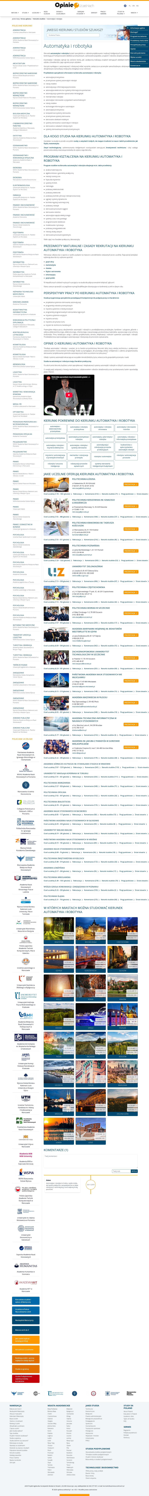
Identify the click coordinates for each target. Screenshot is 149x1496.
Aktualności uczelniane (17, 1426)
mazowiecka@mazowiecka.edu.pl (84, 706)
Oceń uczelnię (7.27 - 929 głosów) (57, 786)
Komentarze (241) (92, 767)
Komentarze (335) (91, 777)
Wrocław (69, 1472)
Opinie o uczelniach (60, 13)
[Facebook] (125, 6)
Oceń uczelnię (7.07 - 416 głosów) (57, 623)
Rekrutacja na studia (16, 1443)
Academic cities (129, 1416)
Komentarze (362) (91, 646)
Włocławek (51, 1472)
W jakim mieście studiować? (19, 1436)
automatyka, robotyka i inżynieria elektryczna (55, 446)
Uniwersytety (90, 1438)
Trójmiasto (51, 1467)
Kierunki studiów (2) (109, 890)
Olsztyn (50, 1445)
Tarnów (50, 1465)
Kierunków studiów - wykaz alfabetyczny (23, 1300)
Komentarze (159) (91, 890)
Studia (24, 13)
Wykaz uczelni (135, 57)
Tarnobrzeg (70, 1462)
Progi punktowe (127, 494)
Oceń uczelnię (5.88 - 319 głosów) (57, 862)
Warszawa (70, 1470)
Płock (49, 1450)
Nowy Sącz (70, 1441)
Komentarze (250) (91, 623)
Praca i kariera (103, 13)
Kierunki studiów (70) (110, 881)
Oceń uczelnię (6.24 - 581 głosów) (57, 668)
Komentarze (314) (92, 494)
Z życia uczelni (14, 1428)
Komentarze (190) (91, 833)
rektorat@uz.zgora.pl (80, 575)
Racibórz (69, 1453)
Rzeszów (69, 1455)
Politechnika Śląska (54, 896)
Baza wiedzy (90, 1476)
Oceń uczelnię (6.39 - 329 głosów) (57, 824)
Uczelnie (35, 13)
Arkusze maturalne (16, 1414)
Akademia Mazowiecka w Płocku (89, 697)
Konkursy (127, 1438)
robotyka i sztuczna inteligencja (55, 465)
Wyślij (134, 1171)
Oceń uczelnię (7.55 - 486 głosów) (57, 517)
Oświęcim (51, 1448)
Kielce (68, 1428)
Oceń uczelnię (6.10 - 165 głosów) (57, 843)
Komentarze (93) (90, 824)
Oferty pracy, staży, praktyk (94, 1471)
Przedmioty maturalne (139, 40)
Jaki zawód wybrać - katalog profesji (23, 1339)
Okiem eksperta (91, 1478)
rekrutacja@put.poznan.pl (82, 555)
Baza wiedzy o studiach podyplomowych (99, 1459)
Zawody (94, 13)
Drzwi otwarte (140, 735)
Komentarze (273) (91, 899)
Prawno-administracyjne (93, 1416)
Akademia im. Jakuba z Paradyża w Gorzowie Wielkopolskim (96, 742)
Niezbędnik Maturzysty (24, 1320)
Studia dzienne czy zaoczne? (19, 1441)
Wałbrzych (70, 1467)
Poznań (69, 1450)
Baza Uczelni (14, 1419)
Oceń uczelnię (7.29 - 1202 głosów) (57, 560)
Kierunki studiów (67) (109, 581)
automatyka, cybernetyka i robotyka (103, 438)
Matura (14, 13)
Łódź (49, 1441)
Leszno (69, 1436)
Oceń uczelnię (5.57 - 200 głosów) (57, 871)
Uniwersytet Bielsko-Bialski (58, 830)
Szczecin (69, 1460)
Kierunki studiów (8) (108, 824)
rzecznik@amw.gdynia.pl (81, 641)
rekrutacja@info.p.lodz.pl (81, 488)
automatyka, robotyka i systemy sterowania (79, 446)
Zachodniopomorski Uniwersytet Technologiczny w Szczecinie (90, 653)
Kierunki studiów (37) (109, 517)
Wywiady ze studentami (17, 1445)
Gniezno (69, 1421)
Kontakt (126, 1435)
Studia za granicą (22, 1369)
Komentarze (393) (92, 560)
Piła (68, 1448)
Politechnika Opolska (55, 792)
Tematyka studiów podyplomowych (97, 1454)
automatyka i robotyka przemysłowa (79, 428)
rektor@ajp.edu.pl (79, 753)
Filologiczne (89, 1431)
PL (130, 6)
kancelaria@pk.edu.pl (80, 535)
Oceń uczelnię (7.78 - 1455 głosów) (57, 494)
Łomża (69, 1438)
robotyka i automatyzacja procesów (126, 456)
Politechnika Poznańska (85, 545)
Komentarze (135, 65)
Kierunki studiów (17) (109, 623)
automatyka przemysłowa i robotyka (79, 438)
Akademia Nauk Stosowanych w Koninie (64, 849)
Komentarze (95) (90, 871)
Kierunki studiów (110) (110, 767)
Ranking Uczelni (15, 1423)
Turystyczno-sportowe (93, 1428)
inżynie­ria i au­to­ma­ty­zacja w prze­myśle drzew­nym (55, 456)
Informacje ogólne (137, 28)
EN (133, 6)
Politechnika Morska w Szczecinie (91, 608)
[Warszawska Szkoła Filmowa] (74, 1393)
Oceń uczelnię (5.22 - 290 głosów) (57, 758)
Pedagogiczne (90, 1421)
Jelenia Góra (51, 1426)
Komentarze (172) (91, 862)
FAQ (125, 1421)
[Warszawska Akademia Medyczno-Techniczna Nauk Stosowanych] (93, 1393)
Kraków (50, 1433)
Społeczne (89, 1423)
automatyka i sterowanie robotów (126, 428)
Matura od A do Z (22, 1330)
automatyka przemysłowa (55, 438)
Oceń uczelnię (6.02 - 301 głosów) (57, 712)
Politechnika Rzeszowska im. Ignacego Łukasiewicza (93, 501)
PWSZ (87, 1441)
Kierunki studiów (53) (110, 560)
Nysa (68, 1443)
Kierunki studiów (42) (109, 602)
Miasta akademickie (138, 61)
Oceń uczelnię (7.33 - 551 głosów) (57, 540)
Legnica (50, 1436)
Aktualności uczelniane (24, 1349)
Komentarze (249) (91, 602)
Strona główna (26, 19)
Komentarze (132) (91, 796)
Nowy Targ (51, 1443)
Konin (49, 1431)
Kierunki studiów (80, 13)
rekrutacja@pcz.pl (79, 596)
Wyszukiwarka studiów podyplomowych (98, 1452)
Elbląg (68, 1416)
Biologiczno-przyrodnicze (94, 1419)
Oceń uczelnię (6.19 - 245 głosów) (57, 833)
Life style (12, 1462)
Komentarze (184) (91, 517)
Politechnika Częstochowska (88, 587)
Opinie (133, 49)
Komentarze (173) (91, 805)
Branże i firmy (90, 1473)
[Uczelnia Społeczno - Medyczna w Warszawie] (36, 1393)
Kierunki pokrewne (137, 53)
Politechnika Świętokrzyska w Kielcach (64, 858)
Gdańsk (50, 1419)
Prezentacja (130, 484)
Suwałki (50, 1460)
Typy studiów (14, 1433)
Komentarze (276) (92, 881)
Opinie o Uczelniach (16, 1421)
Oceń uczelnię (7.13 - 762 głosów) (57, 602)
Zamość (50, 1475)
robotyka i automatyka (102, 456)
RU (137, 6)
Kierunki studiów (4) (109, 735)
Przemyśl (50, 1453)
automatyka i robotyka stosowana (102, 428)
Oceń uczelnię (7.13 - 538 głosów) (57, 581)
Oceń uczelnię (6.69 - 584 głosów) (57, 646)
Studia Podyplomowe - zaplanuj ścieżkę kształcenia (24, 1378)
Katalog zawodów (15, 1455)
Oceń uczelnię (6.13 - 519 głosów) (57, 691)
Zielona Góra (71, 1475)
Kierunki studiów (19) (109, 712)
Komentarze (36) (89, 852)
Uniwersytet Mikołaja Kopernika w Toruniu (66, 773)
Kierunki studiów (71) (110, 494)
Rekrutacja (77, 494)
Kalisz (68, 1426)
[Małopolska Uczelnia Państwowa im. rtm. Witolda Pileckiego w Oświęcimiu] (112, 1393)
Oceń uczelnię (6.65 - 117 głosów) (57, 814)
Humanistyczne (91, 1426)
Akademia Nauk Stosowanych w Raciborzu (65, 811)
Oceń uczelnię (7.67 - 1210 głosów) (57, 767)
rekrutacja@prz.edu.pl (80, 512)
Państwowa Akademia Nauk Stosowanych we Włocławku (97, 676)
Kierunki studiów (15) (109, 646)
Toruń (68, 1465)
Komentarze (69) (90, 843)
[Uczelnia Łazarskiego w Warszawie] (131, 1393)
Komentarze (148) (91, 691)
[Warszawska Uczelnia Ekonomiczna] (18, 1393)
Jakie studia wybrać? (16, 1431)
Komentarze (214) (91, 540)
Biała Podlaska (52, 1409)
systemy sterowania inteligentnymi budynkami (103, 465)
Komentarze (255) (91, 668)
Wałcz (49, 1470)
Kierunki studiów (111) (109, 777)
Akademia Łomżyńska (54, 868)
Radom (50, 1455)
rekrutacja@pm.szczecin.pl (82, 617)
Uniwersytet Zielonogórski (87, 566)
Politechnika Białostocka (57, 801)
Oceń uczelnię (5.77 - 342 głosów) (57, 735)
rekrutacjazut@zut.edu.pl (81, 664)
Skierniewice (70, 1458)
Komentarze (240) (91, 712)
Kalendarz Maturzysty (17, 1416)
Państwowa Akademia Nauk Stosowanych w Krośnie (70, 839)
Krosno (69, 1433)
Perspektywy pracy (138, 45)
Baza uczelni (47, 13)
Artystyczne (89, 1433)
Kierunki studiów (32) (109, 805)
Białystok (69, 1409)
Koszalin (69, 1431)
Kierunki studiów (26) (109, 796)
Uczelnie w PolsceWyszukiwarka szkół (23, 1310)
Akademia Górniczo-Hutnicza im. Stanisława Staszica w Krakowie (77, 764)
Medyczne (89, 1414)
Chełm (50, 1414)
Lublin (49, 1438)
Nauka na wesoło (15, 1460)
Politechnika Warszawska (57, 783)
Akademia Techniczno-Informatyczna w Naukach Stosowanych (94, 719)
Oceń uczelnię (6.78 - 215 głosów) (57, 805)
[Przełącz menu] (128, 27)
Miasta (133, 13)
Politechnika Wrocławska (57, 877)
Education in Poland (130, 1414)
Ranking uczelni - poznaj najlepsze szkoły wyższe (24, 1359)
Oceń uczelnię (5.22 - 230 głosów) (57, 890)
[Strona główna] (74, 5)
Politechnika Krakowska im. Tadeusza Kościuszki (93, 524)
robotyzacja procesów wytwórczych (79, 465)
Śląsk (49, 1462)
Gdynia (69, 1419)
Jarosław (69, 1423)
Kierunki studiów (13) (108, 814)
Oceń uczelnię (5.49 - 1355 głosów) (57, 881)
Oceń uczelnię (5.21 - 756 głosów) (57, 899)
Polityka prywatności (130, 1433)
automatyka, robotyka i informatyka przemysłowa (126, 438)
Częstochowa (52, 1416)
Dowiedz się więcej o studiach (19, 1448)
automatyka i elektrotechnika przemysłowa (55, 428)
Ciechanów (70, 1414)
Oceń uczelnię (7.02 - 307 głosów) (57, 796)
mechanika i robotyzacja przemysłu (79, 456)
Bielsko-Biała (52, 1411)
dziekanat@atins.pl (79, 730)
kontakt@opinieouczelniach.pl (113, 1486)
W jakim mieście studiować (94, 1457)
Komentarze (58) (90, 814)
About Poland (128, 1411)
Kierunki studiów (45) (109, 540)
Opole (69, 1445)
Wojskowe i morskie (92, 1436)
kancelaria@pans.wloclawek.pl (83, 686)
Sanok (50, 1458)
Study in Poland (120, 13)
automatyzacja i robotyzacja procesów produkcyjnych (102, 447)
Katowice (51, 1428)
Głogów (50, 1421)
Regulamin (127, 1430)
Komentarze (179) (91, 758)
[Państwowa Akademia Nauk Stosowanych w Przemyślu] (55, 1393)
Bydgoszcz (70, 1411)
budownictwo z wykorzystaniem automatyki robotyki (126, 447)
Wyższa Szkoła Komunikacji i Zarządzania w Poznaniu (71, 886)
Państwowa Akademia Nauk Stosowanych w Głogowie (71, 820)
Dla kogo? (134, 32)
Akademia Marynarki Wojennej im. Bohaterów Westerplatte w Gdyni (97, 630)
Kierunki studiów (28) (109, 758)
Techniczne (89, 1409)
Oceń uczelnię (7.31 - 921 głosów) (57, 777)
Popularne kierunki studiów (18, 1450)
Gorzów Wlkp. (52, 1423)
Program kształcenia (138, 36)
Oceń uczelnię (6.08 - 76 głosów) (56, 852)
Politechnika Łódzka (83, 479)
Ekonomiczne (90, 1411)
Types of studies (129, 1419)
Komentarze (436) (91, 581)
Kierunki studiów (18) (107, 852)
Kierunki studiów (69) (109, 668)
